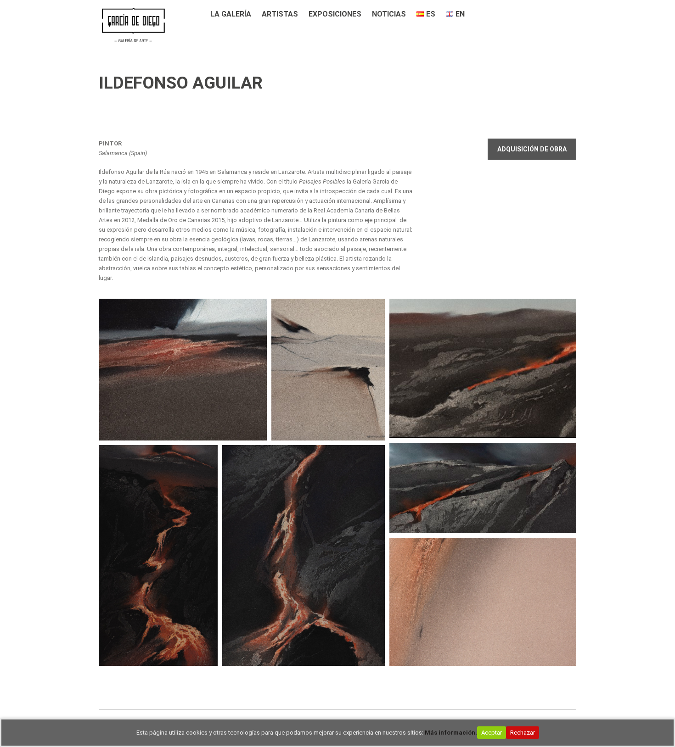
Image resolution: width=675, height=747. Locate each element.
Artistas (280, 14)
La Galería (230, 14)
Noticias (389, 14)
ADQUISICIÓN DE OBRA (532, 149)
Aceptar (491, 732)
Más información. (451, 732)
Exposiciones (335, 14)
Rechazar (522, 732)
